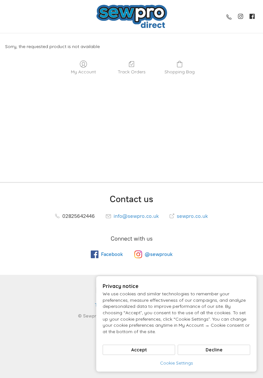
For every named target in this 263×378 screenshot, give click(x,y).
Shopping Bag (180, 72)
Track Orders (132, 72)
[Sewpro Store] (131, 16)
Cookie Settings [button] (176, 363)
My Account (83, 72)
